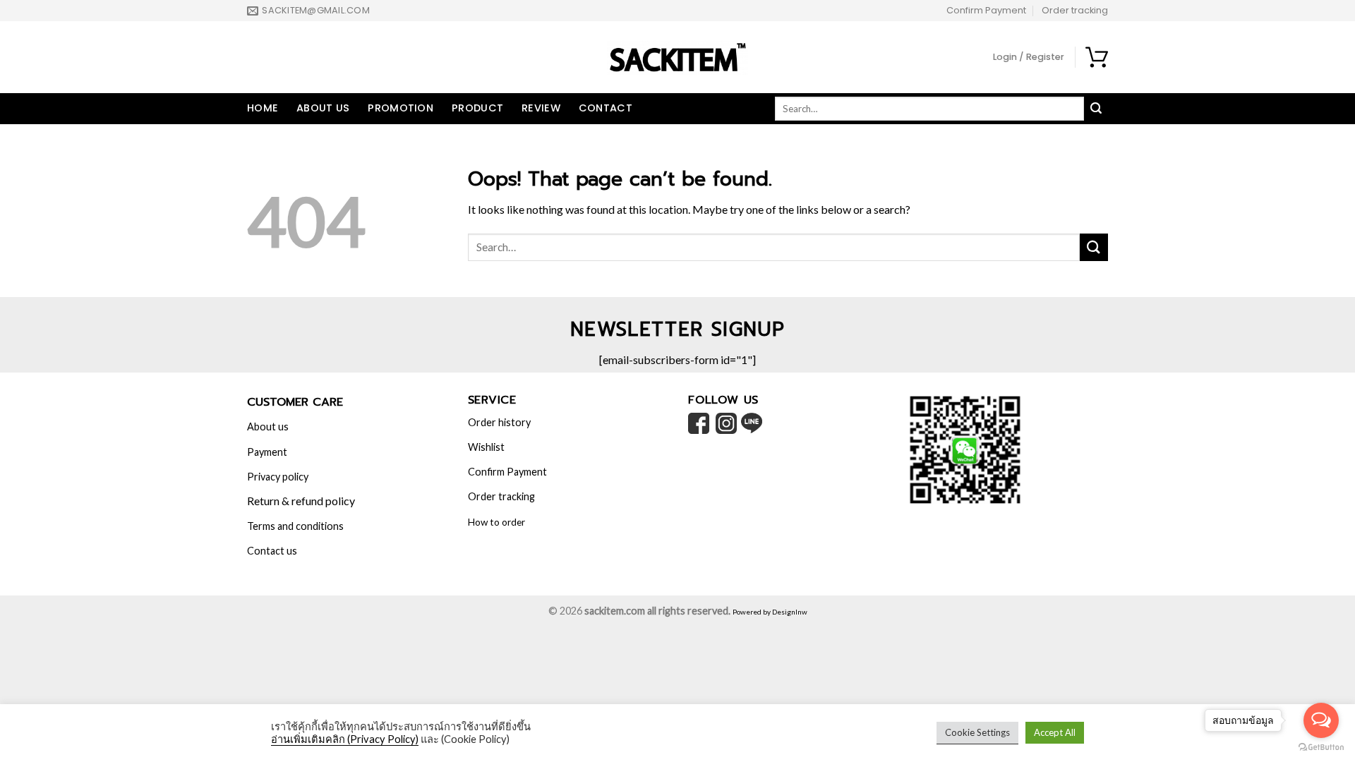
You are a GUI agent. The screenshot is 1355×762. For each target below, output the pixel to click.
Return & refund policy (301, 500)
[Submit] (1094, 247)
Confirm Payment (986, 10)
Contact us (272, 551)
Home (262, 108)
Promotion (400, 108)
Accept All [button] (1055, 732)
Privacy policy (277, 477)
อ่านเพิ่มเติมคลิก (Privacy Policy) (344, 739)
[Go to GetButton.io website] (1321, 747)
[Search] (1096, 109)
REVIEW (541, 108)
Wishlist (486, 447)
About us (322, 108)
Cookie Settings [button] (977, 732)
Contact (605, 108)
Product (477, 108)
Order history (499, 422)
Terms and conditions (295, 526)
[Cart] (1096, 57)
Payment (267, 452)
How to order (496, 522)
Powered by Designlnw (770, 611)
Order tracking (1075, 10)
